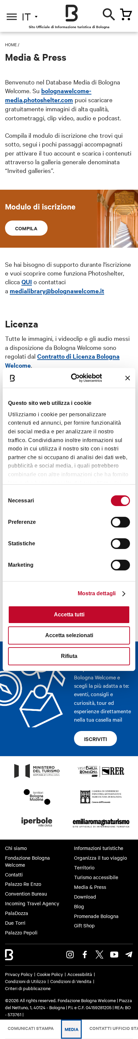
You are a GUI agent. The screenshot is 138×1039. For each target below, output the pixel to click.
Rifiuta (69, 656)
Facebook (85, 955)
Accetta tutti (69, 614)
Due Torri (15, 922)
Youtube (114, 955)
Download (85, 896)
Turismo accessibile (96, 877)
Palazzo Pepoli (21, 932)
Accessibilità (79, 974)
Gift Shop (84, 925)
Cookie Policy (50, 974)
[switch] (120, 522)
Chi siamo (16, 848)
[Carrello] (126, 14)
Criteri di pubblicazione (28, 988)
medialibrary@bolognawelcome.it (57, 291)
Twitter (99, 955)
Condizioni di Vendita (70, 981)
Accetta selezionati (69, 635)
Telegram (129, 955)
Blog (79, 906)
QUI (26, 282)
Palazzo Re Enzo (23, 883)
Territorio (84, 867)
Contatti (14, 874)
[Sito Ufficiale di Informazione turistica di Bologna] (71, 13)
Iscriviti (95, 738)
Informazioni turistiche (98, 848)
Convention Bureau (26, 893)
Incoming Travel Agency (32, 903)
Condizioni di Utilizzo (25, 981)
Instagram (70, 955)
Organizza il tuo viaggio (100, 857)
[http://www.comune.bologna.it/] (37, 828)
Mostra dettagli (97, 593)
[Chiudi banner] (127, 378)
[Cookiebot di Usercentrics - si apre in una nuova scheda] (76, 377)
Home (11, 44)
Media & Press (90, 886)
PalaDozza (16, 913)
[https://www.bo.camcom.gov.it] (101, 803)
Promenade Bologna (96, 916)
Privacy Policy (18, 974)
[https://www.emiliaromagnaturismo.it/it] (101, 828)
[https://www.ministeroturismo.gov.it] (37, 777)
